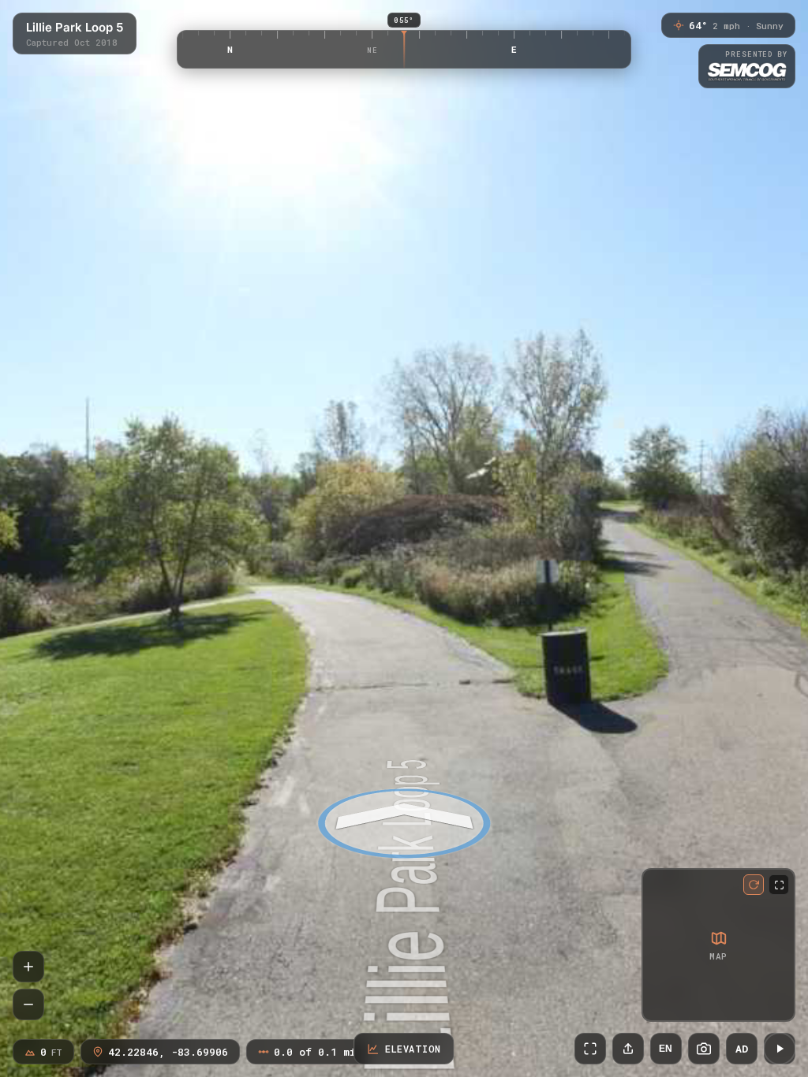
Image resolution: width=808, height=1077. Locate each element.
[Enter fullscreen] (590, 1048)
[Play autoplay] (779, 1048)
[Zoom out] (28, 1004)
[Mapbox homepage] (657, 1006)
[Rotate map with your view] (753, 884)
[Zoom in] (28, 966)
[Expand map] (779, 884)
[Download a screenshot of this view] (704, 1048)
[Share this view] (628, 1048)
